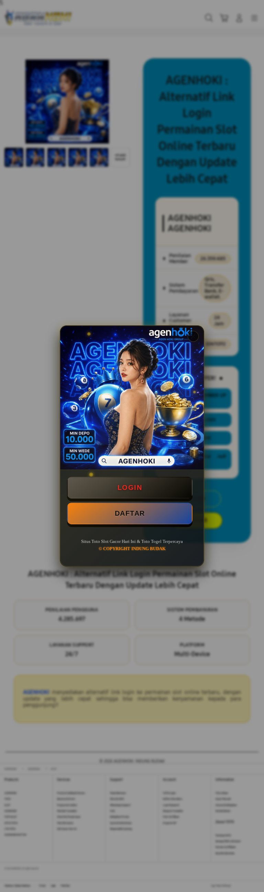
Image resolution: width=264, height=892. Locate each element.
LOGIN (130, 487)
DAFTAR (130, 513)
